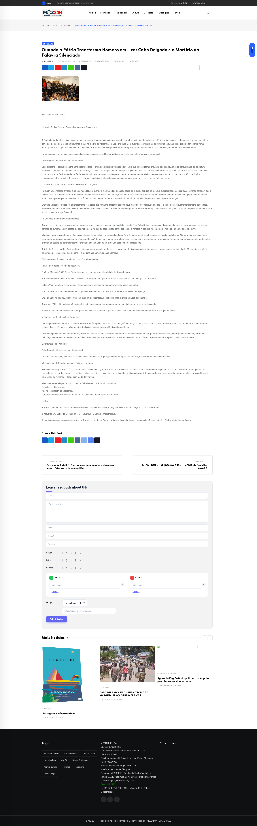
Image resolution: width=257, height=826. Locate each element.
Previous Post (57, 462)
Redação (48, 61)
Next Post (199, 462)
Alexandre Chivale (51, 753)
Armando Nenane (71, 753)
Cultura (135, 13)
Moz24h (64, 760)
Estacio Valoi (89, 753)
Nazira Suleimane (80, 760)
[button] (205, 637)
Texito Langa (49, 773)
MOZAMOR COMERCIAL (159, 820)
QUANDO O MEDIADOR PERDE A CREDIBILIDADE (76, 3)
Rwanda (66, 767)
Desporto (148, 13)
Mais (177, 13)
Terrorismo (79, 767)
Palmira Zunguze (51, 767)
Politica (92, 13)
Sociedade (122, 13)
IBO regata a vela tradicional (59, 714)
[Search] (208, 12)
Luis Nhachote (50, 760)
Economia (105, 13)
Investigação (164, 13)
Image (49, 603)
